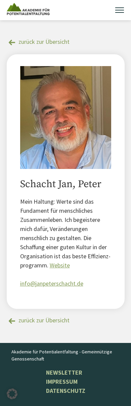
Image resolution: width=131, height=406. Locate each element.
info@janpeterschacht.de (51, 283)
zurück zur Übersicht (44, 42)
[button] (12, 394)
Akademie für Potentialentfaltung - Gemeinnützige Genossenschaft (61, 355)
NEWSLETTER (64, 372)
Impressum (62, 381)
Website (60, 265)
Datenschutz (65, 391)
